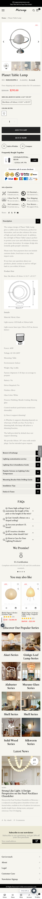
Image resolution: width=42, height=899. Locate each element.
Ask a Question (7, 189)
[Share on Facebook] (9, 215)
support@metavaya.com (22, 2)
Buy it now (21, 140)
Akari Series (11, 657)
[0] (37, 12)
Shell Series (11, 716)
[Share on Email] (18, 215)
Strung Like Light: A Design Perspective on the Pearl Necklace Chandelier (20, 796)
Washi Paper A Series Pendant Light (9, 616)
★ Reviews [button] (40, 451)
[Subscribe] (36, 843)
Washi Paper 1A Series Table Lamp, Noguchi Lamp (30, 616)
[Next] (37, 44)
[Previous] (5, 44)
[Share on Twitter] (12, 215)
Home (4, 20)
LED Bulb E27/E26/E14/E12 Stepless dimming (21, 159)
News (4, 790)
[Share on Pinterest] (15, 215)
